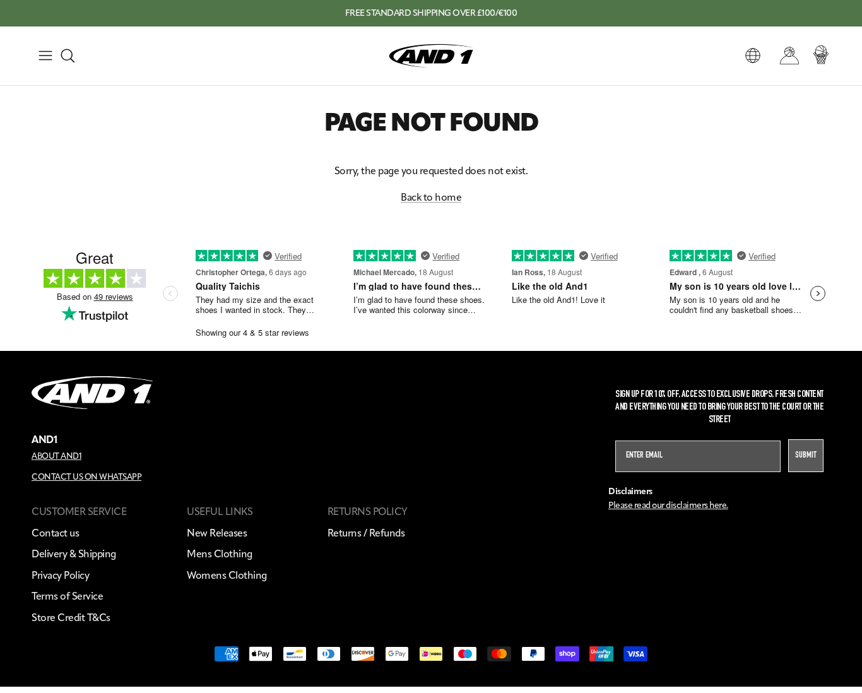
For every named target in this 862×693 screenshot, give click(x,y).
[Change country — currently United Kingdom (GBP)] (752, 55)
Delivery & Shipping (74, 554)
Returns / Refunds (366, 533)
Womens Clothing (227, 575)
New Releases (217, 533)
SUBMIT (806, 455)
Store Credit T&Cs (71, 618)
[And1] (431, 56)
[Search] (67, 55)
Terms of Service (67, 596)
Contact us (55, 533)
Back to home (431, 197)
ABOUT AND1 (56, 456)
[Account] (787, 55)
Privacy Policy (60, 575)
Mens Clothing (219, 554)
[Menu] (45, 55)
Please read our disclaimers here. (668, 505)
